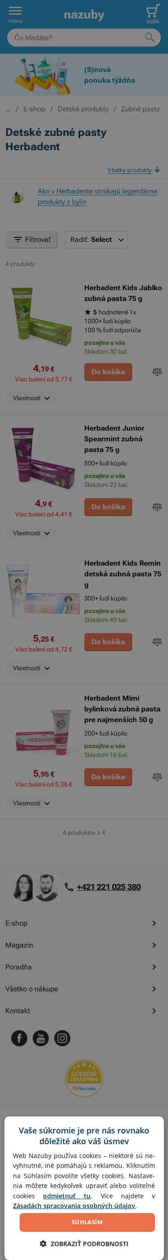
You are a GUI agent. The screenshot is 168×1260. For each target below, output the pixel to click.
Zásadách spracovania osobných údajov (74, 1205)
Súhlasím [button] (87, 1222)
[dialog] (84, 1188)
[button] (84, 1244)
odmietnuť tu (66, 1196)
